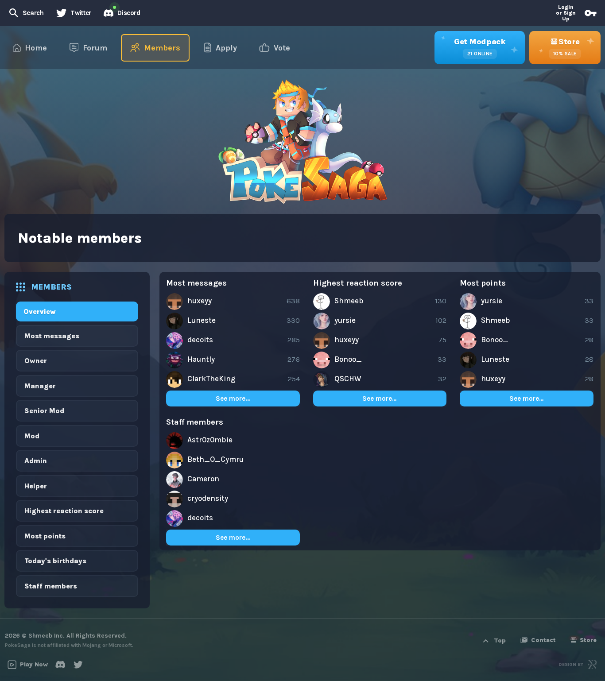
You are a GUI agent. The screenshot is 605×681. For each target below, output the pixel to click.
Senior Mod (44, 410)
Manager (40, 386)
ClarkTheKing (211, 378)
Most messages (51, 336)
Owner (35, 360)
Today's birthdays (55, 561)
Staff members (50, 586)
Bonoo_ (348, 359)
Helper (35, 486)
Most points (45, 536)
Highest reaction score (64, 511)
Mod (31, 436)
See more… (233, 398)
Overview (39, 311)
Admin (35, 461)
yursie (345, 320)
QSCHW (347, 378)
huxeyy (199, 300)
